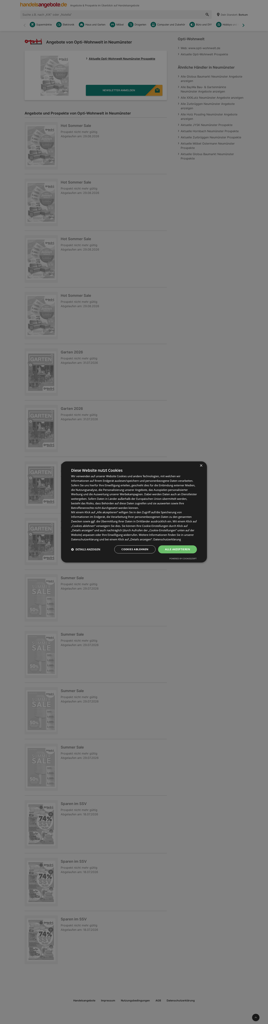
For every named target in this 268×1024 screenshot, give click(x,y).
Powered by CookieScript (183, 558)
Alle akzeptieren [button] (177, 549)
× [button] (201, 465)
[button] (85, 549)
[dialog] (134, 511)
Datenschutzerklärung (167, 539)
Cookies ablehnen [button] (134, 549)
